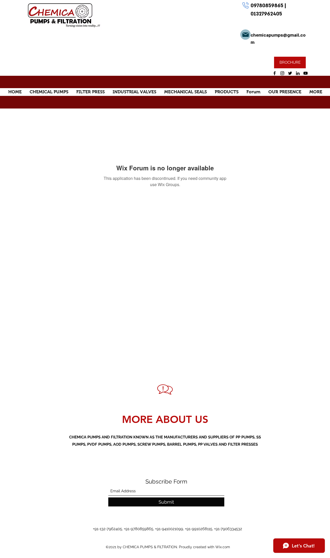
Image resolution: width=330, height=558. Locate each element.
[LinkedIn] (297, 73)
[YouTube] (305, 73)
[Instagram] (282, 73)
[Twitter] (290, 73)
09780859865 (268, 5)
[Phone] (245, 5)
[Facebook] (274, 73)
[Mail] (245, 34)
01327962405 (266, 14)
